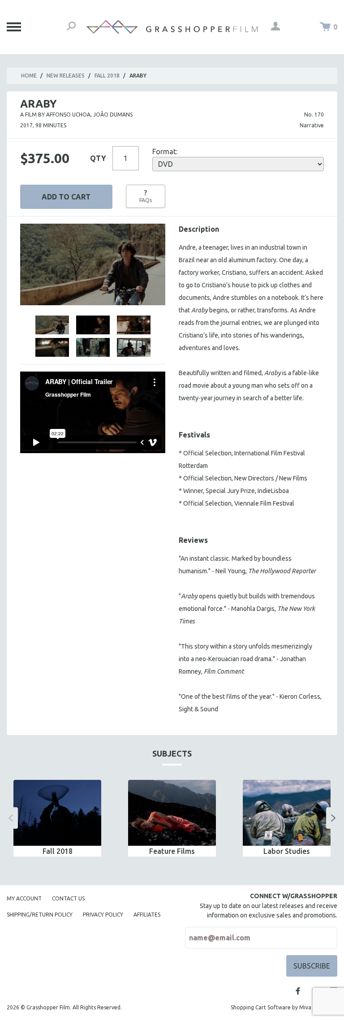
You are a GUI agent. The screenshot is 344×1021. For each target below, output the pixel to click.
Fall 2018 (107, 75)
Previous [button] (11, 818)
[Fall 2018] (57, 813)
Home (29, 75)
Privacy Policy (103, 914)
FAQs (145, 196)
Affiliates (146, 914)
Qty (98, 158)
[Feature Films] (172, 813)
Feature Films (172, 851)
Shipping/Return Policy (40, 914)
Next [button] (333, 818)
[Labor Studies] (287, 813)
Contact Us (68, 898)
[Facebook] (297, 991)
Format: (164, 151)
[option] (57, 818)
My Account (24, 898)
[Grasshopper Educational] (172, 26)
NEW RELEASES (66, 75)
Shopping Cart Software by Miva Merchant (284, 1007)
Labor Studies (286, 851)
